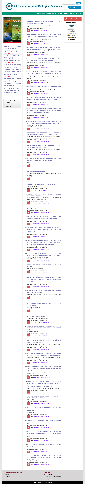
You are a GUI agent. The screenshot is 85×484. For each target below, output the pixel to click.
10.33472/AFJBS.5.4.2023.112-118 (41, 141)
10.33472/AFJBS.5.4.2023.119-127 (41, 154)
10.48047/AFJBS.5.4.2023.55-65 (40, 82)
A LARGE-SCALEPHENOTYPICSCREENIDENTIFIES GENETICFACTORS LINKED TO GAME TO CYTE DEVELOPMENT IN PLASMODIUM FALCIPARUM (44, 433)
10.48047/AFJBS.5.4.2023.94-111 (41, 129)
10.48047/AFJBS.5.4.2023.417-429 (41, 427)
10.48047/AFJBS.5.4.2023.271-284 (41, 286)
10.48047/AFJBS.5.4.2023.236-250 (41, 261)
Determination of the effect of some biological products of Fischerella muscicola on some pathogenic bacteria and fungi (44, 73)
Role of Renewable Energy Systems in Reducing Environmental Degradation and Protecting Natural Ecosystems (44, 457)
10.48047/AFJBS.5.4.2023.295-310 (41, 311)
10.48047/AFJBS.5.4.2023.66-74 (40, 93)
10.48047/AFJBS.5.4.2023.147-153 (41, 203)
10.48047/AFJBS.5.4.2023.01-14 (40, 30)
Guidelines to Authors (48, 13)
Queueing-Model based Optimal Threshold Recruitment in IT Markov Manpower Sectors (12, 90)
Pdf (28, 30)
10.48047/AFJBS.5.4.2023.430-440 (41, 440)
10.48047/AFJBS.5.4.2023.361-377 (41, 362)
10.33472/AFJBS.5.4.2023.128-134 (41, 166)
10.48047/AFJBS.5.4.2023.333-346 (41, 335)
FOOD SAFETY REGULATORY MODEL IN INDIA (38, 207)
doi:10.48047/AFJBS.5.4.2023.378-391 (42, 377)
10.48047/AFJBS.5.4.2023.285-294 (41, 298)
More (71, 13)
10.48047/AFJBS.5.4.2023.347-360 (41, 349)
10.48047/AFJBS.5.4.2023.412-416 (41, 416)
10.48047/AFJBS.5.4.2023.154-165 (41, 212)
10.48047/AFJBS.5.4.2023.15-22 (40, 43)
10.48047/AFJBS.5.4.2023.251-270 (41, 272)
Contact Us (78, 13)
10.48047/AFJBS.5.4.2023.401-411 (41, 403)
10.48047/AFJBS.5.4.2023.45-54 (40, 67)
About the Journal (36, 13)
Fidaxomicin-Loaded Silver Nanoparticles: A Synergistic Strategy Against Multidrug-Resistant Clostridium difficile (44, 328)
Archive (57, 13)
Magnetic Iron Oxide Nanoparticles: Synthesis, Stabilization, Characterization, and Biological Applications (44, 229)
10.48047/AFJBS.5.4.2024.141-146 (41, 190)
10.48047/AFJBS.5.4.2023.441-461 (41, 451)
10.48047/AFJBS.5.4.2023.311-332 (41, 322)
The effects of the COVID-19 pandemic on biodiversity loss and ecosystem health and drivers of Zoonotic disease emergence (44, 409)
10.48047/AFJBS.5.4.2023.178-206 (41, 236)
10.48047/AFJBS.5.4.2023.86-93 (40, 117)
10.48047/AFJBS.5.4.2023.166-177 (41, 223)
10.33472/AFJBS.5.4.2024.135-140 (41, 179)
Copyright (9, 106)
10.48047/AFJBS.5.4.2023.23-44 (40, 54)
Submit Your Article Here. (71, 19)
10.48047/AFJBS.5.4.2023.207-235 (41, 249)
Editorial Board (64, 13)
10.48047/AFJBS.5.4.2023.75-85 (40, 104)
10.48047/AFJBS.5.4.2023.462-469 (41, 464)
